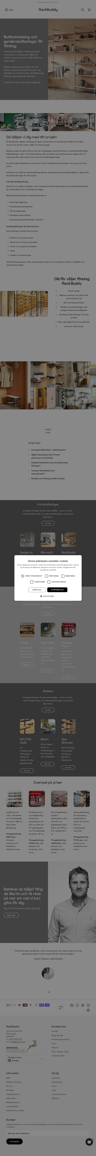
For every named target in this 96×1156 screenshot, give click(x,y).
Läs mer (53, 570)
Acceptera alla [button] (57, 590)
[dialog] (48, 578)
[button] (48, 596)
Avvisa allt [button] (37, 590)
